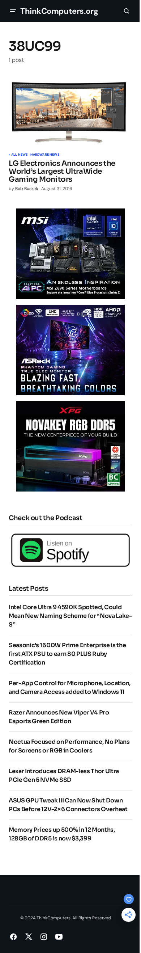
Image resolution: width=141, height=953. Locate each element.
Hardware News (44, 155)
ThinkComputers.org (59, 11)
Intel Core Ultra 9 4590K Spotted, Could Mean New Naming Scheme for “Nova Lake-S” (70, 615)
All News (19, 155)
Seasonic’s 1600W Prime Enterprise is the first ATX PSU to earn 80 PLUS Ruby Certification (67, 653)
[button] (13, 11)
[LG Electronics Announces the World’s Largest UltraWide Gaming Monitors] (70, 112)
